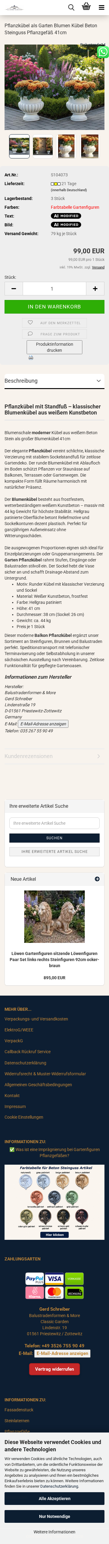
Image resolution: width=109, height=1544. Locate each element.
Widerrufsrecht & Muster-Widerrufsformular (45, 1073)
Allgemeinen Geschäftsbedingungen (38, 1084)
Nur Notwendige (54, 1516)
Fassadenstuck (19, 1409)
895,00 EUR (54, 977)
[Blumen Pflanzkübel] (54, 86)
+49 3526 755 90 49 (63, 1346)
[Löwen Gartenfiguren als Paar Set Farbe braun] (54, 916)
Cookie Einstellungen (24, 1117)
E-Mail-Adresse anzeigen (43, 723)
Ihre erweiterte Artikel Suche (54, 852)
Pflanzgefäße (17, 1431)
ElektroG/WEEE (19, 1029)
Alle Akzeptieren (55, 1498)
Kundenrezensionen (29, 756)
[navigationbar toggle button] (101, 7)
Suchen (54, 838)
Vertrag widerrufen (54, 1369)
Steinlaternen (17, 1420)
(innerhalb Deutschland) (69, 190)
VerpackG (14, 1040)
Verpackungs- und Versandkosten (36, 1019)
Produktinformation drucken (54, 347)
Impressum (15, 1106)
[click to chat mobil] (103, 51)
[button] (14, 288)
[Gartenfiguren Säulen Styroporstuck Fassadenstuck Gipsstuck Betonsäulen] (12, 7)
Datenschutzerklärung (59, 1486)
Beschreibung (21, 381)
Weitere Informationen (54, 1531)
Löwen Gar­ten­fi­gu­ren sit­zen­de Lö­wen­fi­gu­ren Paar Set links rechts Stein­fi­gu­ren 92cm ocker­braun (54, 959)
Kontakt (12, 1095)
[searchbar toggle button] (71, 7)
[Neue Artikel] (97, 879)
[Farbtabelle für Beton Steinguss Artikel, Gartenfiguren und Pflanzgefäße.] (54, 1202)
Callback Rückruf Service (28, 1051)
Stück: (10, 277)
